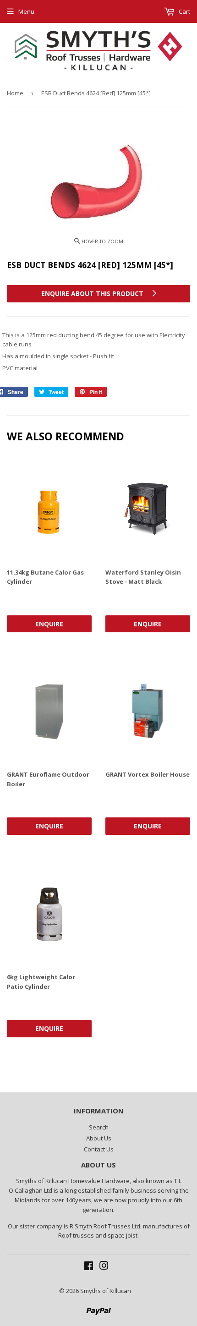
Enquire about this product (93, 293)
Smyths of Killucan (105, 1291)
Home (15, 93)
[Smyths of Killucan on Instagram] (104, 1267)
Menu (26, 11)
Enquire (49, 623)
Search (99, 1127)
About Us (98, 1138)
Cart (183, 11)
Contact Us (99, 1149)
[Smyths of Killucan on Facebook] (88, 1267)
